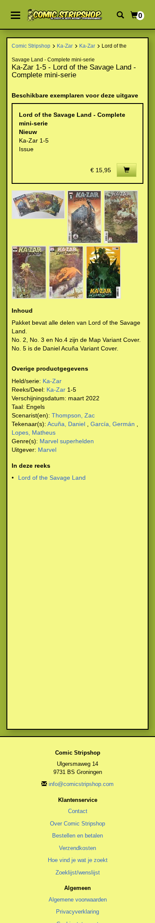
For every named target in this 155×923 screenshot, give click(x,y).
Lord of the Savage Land (52, 477)
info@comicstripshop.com (81, 784)
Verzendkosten (77, 848)
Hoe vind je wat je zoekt (78, 860)
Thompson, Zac (73, 415)
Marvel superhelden (67, 441)
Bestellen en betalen (77, 835)
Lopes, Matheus (34, 432)
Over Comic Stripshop (77, 823)
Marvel (47, 449)
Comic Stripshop (31, 46)
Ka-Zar (65, 46)
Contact (77, 811)
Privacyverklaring (77, 911)
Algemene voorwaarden (78, 899)
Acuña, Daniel (66, 423)
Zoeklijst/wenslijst (78, 872)
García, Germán (112, 423)
